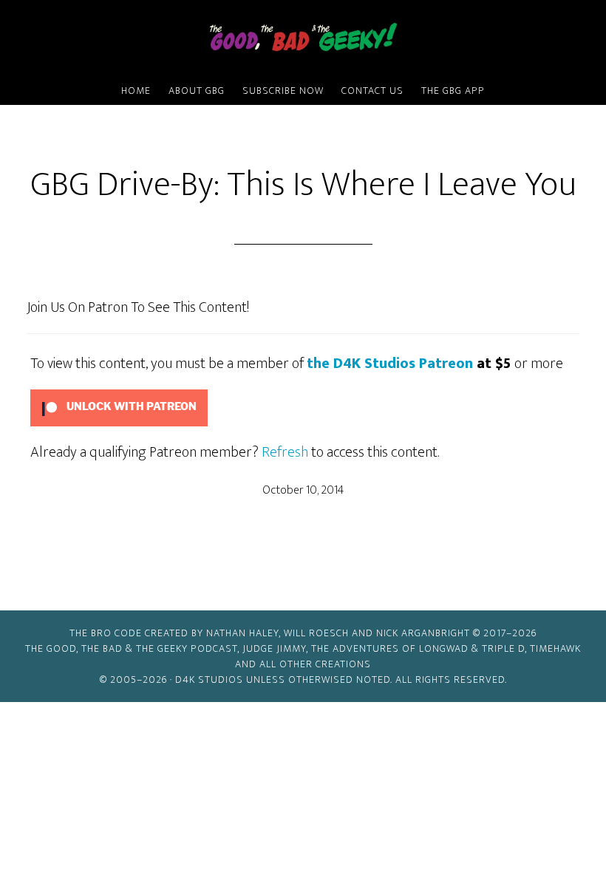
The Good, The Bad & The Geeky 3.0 (303, 39)
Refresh (285, 452)
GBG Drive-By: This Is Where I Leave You (303, 184)
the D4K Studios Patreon (390, 363)
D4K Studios (209, 679)
